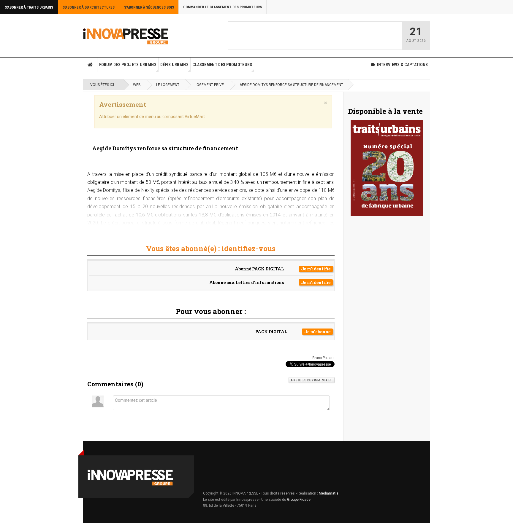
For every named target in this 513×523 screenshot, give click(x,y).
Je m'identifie (315, 269)
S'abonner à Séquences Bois (149, 7)
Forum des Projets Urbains (128, 64)
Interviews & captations (402, 64)
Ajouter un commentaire (311, 380)
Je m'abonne (317, 331)
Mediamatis (328, 493)
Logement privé (209, 85)
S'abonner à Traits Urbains (29, 7)
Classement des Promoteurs (222, 64)
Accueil (90, 65)
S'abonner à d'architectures (89, 7)
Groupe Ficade (299, 500)
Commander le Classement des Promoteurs (222, 7)
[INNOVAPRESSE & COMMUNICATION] (126, 35)
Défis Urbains (174, 64)
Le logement (167, 85)
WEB (137, 85)
